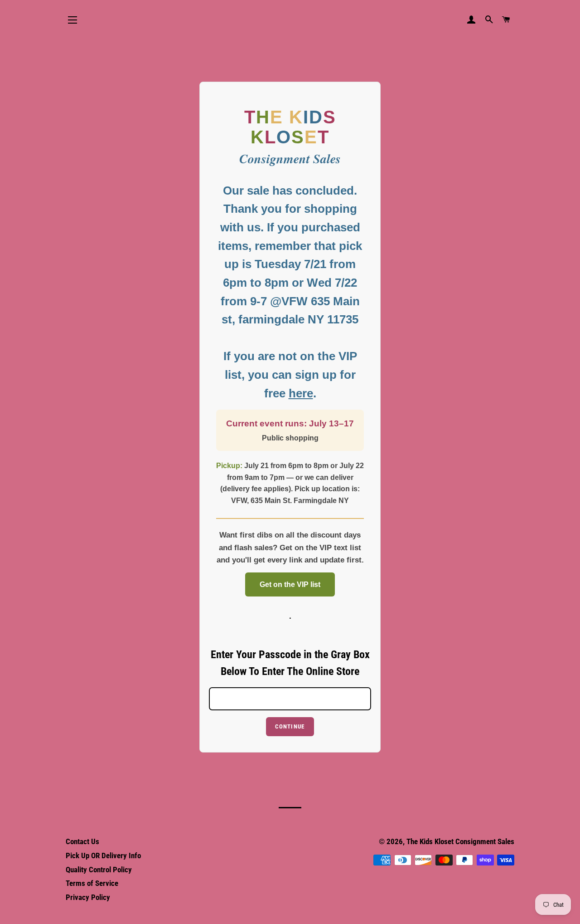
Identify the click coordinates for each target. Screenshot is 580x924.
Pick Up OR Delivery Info (103, 855)
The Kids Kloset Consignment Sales (460, 841)
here (301, 393)
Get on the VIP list (290, 584)
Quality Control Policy (99, 869)
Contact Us (82, 841)
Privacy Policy (88, 897)
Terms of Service (92, 883)
